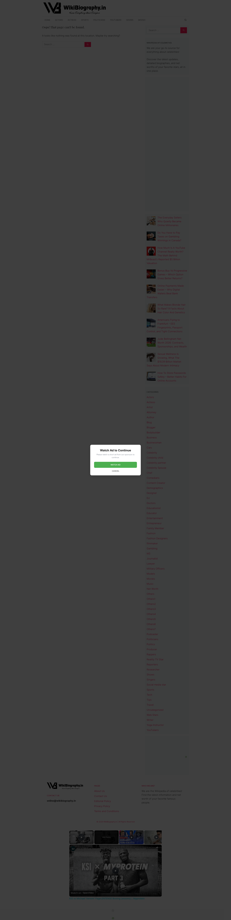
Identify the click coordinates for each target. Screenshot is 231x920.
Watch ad (115, 465)
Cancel (115, 471)
